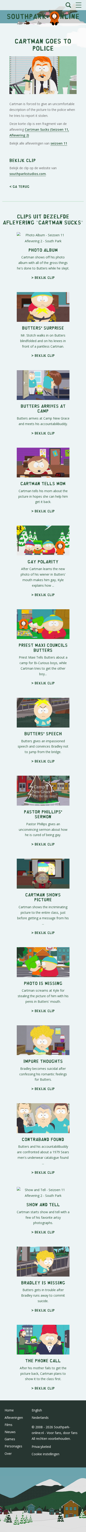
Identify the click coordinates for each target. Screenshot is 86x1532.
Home (9, 1410)
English (37, 1410)
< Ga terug (19, 186)
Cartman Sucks (59, 222)
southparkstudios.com (27, 174)
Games (10, 1439)
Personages (13, 1446)
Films (8, 1425)
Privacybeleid (41, 1446)
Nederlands (40, 1417)
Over (8, 1453)
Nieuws (10, 1432)
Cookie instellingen (45, 1454)
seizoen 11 (58, 143)
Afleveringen (14, 1417)
